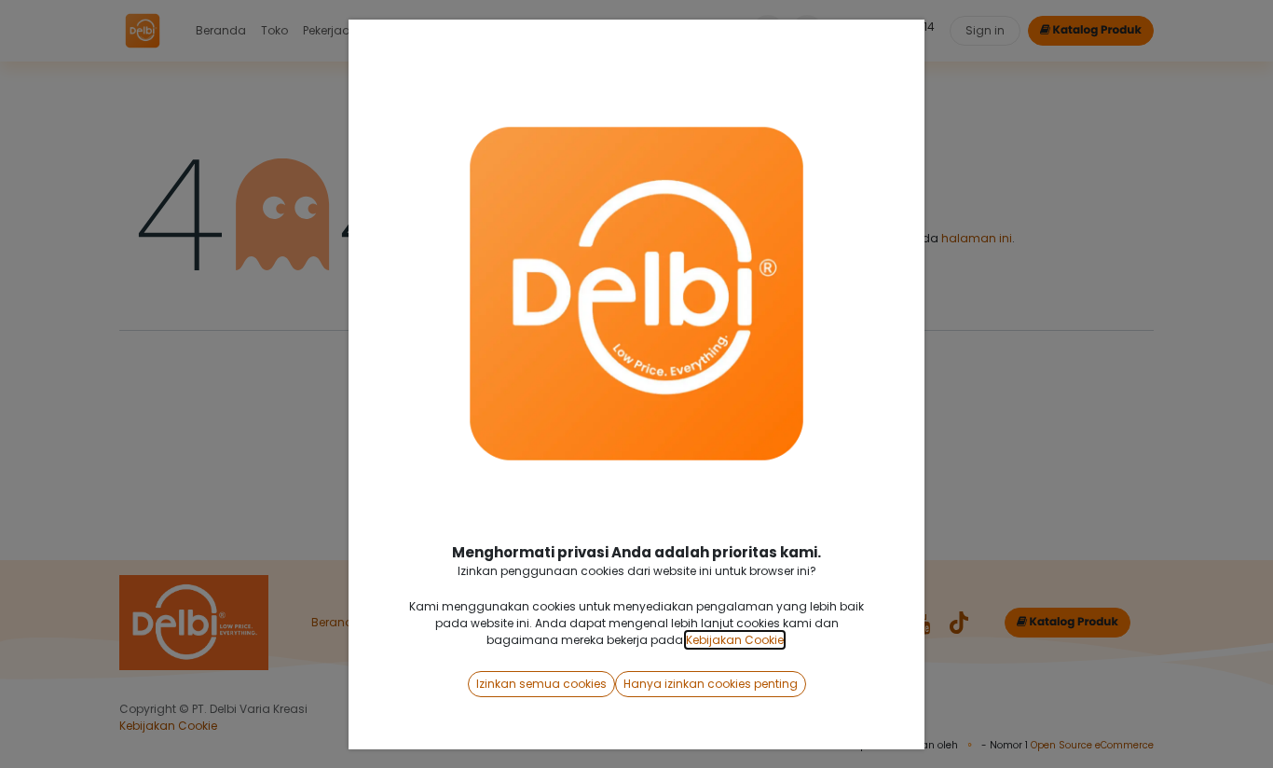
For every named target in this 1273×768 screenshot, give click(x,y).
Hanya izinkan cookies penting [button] (710, 684)
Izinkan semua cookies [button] (541, 684)
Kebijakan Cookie (735, 640)
